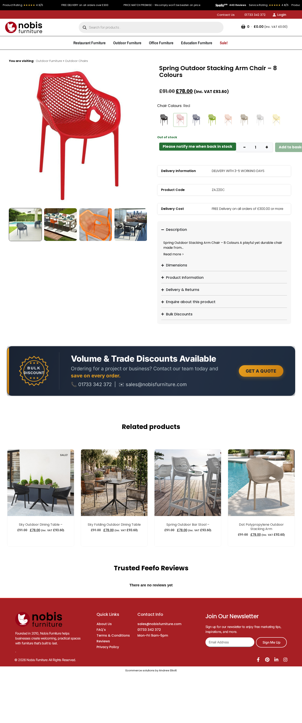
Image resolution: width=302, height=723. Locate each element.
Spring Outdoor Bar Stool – (187, 524)
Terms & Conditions (113, 635)
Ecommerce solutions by (142, 670)
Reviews (103, 641)
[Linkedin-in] (276, 659)
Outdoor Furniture (49, 61)
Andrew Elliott (168, 670)
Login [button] (281, 14)
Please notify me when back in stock (197, 146)
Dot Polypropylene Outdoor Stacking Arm (261, 526)
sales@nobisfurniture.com (159, 624)
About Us (104, 624)
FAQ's (101, 629)
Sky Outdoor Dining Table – (40, 524)
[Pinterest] (267, 659)
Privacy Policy (108, 647)
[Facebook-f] (258, 659)
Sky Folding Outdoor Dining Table (114, 524)
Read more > (173, 254)
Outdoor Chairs (76, 61)
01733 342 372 (149, 629)
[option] (78, 135)
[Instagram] (285, 659)
